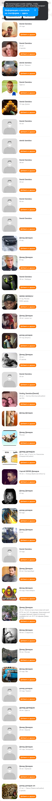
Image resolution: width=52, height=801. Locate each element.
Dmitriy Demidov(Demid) (29, 393)
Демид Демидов (26, 238)
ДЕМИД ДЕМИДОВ (27, 452)
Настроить (29, 16)
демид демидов (25, 335)
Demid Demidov (25, 24)
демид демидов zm (27, 786)
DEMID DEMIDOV (26, 296)
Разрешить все (14, 16)
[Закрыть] (35, 10)
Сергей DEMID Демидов (29, 471)
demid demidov (25, 63)
